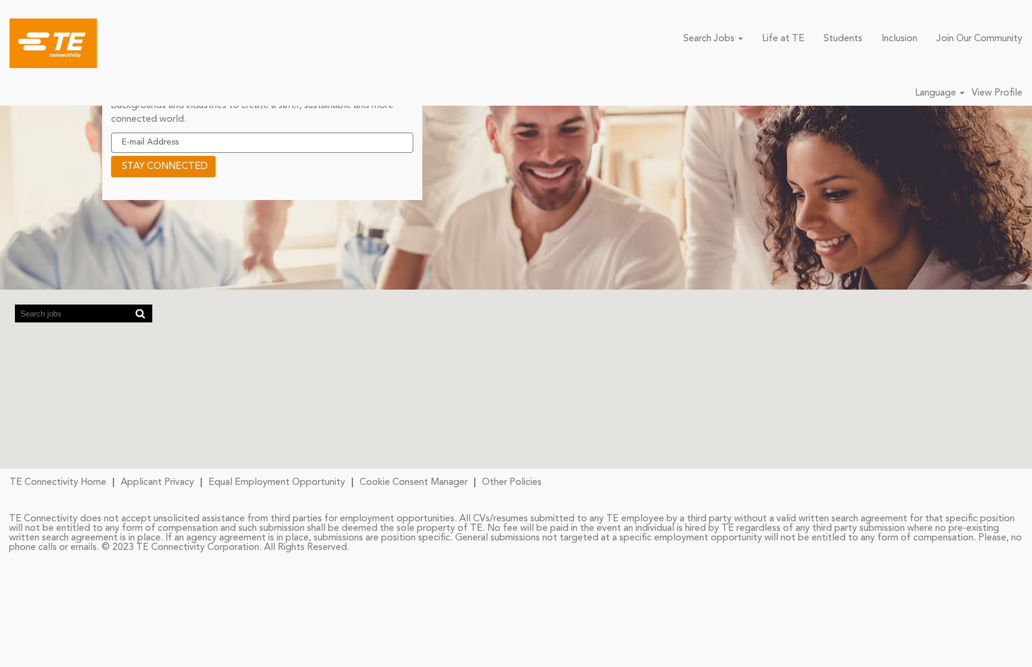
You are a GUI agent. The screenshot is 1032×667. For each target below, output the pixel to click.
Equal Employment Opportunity (276, 482)
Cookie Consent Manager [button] (414, 482)
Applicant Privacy (157, 482)
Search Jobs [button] (710, 39)
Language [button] (937, 93)
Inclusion (899, 39)
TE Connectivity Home (58, 482)
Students (843, 39)
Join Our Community (979, 39)
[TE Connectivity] (53, 43)
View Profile (997, 93)
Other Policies (512, 482)
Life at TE (783, 39)
